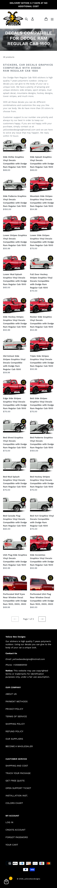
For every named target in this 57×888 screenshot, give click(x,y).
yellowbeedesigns (32, 879)
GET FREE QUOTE (15, 780)
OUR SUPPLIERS (14, 739)
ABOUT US (11, 694)
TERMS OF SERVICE (16, 716)
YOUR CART (12, 844)
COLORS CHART (14, 803)
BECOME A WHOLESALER (19, 746)
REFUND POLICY (14, 731)
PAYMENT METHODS (17, 701)
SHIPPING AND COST (17, 765)
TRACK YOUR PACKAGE (18, 773)
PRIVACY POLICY (14, 709)
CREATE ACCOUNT (15, 829)
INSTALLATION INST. (17, 795)
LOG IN (9, 822)
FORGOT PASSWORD (17, 837)
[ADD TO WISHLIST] (23, 141)
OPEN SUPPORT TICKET (18, 788)
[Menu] (52, 19)
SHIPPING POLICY (15, 724)
